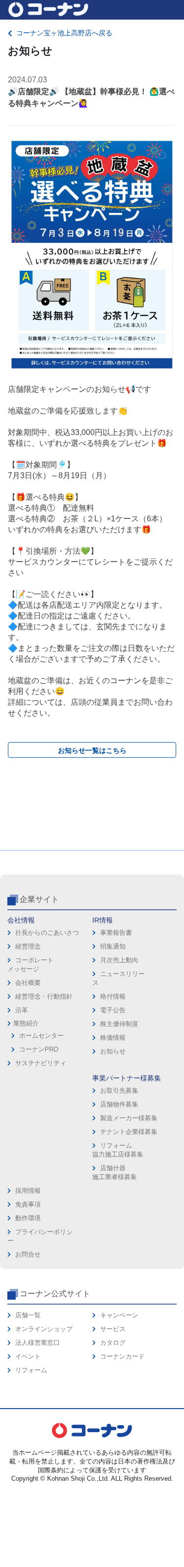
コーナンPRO (38, 1049)
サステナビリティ (40, 1063)
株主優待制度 (119, 1024)
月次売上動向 (119, 960)
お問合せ (28, 1254)
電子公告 (113, 1010)
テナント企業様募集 (129, 1131)
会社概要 (28, 982)
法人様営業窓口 (37, 1342)
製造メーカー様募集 (129, 1118)
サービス (113, 1329)
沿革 (21, 1010)
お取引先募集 (119, 1090)
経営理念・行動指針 (44, 996)
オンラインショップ (44, 1329)
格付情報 (113, 996)
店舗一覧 (28, 1315)
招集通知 (113, 946)
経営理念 (28, 946)
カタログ (113, 1342)
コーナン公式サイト (55, 1293)
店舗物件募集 (119, 1104)
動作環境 (28, 1218)
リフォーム (31, 1370)
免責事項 (28, 1204)
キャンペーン (119, 1315)
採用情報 (28, 1190)
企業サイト (39, 899)
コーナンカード (122, 1356)
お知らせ (113, 1051)
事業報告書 (116, 932)
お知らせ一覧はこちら (92, 750)
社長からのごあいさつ (47, 932)
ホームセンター (41, 1035)
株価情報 (113, 1037)
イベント (28, 1356)
